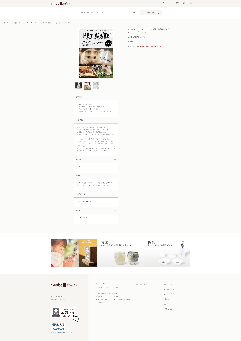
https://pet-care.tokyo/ (84, 201)
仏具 (99, 290)
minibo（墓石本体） (104, 287)
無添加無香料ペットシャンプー (150, 46)
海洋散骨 (100, 302)
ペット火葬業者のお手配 (123, 299)
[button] (72, 53)
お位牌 (100, 296)
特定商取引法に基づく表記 (58, 300)
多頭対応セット (102, 299)
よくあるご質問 (82, 217)
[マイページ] (164, 3)
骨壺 (117, 287)
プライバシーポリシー (57, 296)
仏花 (117, 296)
